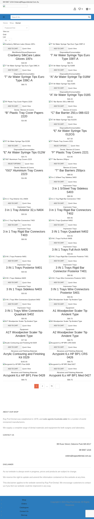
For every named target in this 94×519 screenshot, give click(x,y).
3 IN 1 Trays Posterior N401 (24, 267)
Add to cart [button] (13, 48)
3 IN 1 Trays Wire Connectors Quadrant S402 (24, 312)
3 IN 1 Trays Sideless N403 (24, 289)
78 (52, 386)
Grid (4, 34)
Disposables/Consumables (70, 52)
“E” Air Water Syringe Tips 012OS (70, 132)
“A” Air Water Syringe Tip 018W (70, 76)
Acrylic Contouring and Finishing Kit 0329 (24, 355)
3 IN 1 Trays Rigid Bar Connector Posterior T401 (70, 269)
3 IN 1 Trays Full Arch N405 (70, 249)
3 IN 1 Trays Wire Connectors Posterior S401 (70, 291)
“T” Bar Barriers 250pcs (70, 170)
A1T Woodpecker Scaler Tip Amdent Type (24, 334)
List (4, 37)
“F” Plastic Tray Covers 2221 (69, 152)
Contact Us (24, 511)
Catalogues (24, 507)
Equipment (70, 308)
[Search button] (89, 17)
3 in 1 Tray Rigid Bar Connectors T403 (24, 233)
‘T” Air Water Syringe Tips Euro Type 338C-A (24, 78)
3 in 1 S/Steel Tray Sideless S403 (70, 190)
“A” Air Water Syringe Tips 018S (70, 94)
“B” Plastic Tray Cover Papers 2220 (24, 114)
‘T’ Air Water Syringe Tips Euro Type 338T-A (70, 57)
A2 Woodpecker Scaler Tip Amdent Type (70, 334)
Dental (16, 110)
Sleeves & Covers (27, 110)
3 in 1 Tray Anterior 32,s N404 (24, 210)
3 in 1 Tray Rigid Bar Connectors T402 (70, 211)
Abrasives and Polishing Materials (24, 351)
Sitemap (24, 515)
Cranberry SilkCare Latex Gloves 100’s (24, 57)
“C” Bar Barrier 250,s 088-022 (70, 112)
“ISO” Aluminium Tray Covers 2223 (24, 172)
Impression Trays (70, 186)
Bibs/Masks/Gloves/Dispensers (24, 52)
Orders (24, 504)
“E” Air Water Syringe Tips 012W (24, 152)
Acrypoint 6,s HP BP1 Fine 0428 (24, 375)
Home (5, 23)
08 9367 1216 (8, 2)
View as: (6, 31)
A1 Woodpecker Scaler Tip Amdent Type (70, 312)
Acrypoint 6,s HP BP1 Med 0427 (70, 375)
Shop (12, 23)
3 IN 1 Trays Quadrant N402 (70, 231)
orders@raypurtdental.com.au (26, 2)
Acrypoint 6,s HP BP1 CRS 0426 (70, 355)
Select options (60, 146)
